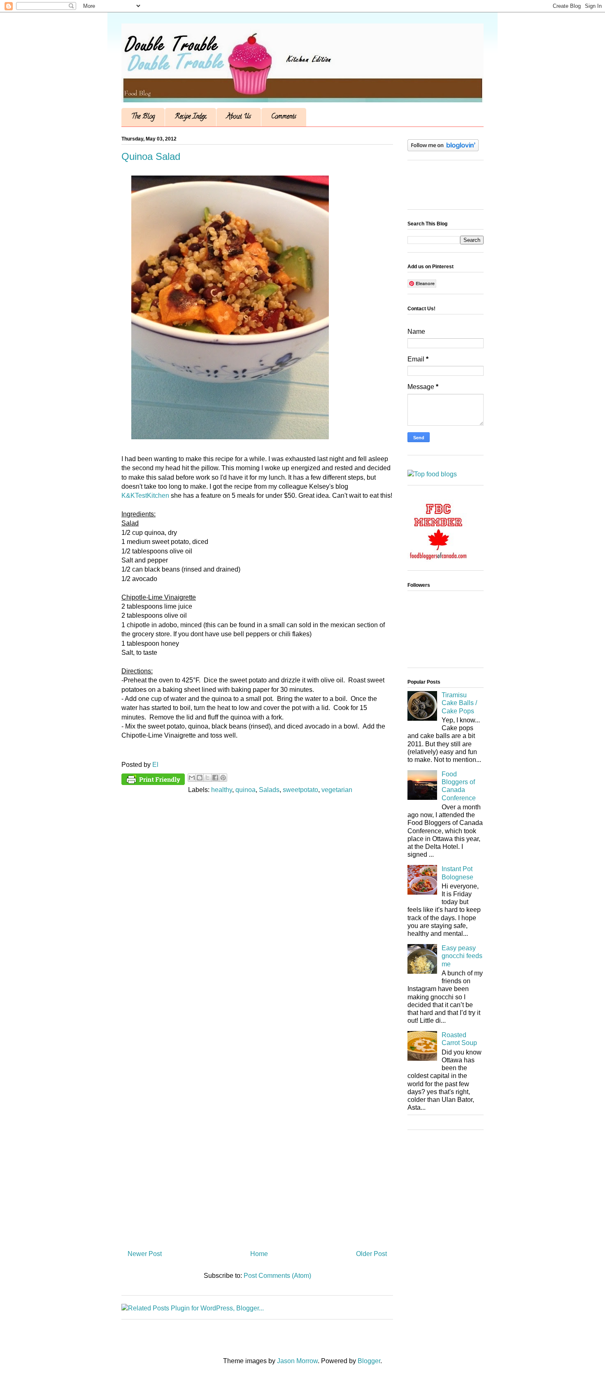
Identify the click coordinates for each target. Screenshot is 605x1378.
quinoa (245, 789)
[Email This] (192, 777)
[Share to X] (207, 777)
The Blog (143, 117)
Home (259, 1253)
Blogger (369, 1360)
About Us (238, 117)
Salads (269, 789)
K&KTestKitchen (145, 495)
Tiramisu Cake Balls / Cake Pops (459, 702)
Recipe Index (190, 117)
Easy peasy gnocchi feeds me (462, 955)
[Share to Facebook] (215, 777)
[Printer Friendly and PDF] (153, 780)
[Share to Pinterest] (223, 777)
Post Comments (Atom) (277, 1275)
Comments (283, 117)
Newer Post (145, 1253)
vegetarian (336, 789)
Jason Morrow (297, 1360)
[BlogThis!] (199, 777)
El (155, 764)
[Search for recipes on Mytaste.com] (432, 474)
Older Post (371, 1253)
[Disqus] (257, 912)
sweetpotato (300, 789)
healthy (221, 789)
